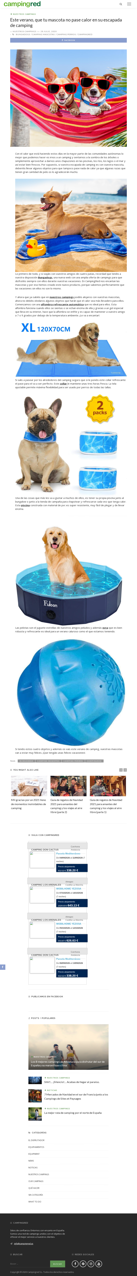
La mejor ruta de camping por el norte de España (73, 1112)
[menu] (129, 4)
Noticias (52, 1090)
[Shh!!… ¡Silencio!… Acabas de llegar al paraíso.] (35, 1080)
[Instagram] (91, 1264)
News (31, 1160)
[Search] (120, 4)
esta (105, 627)
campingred (85, 34)
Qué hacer (33, 1188)
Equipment (34, 1154)
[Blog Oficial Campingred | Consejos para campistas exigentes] (22, 3)
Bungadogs (23, 34)
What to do (34, 1201)
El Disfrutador (36, 1140)
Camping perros (66, 34)
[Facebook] (75, 1264)
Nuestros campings (24, 14)
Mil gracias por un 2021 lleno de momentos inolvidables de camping (28, 804)
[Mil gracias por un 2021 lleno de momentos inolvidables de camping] (29, 786)
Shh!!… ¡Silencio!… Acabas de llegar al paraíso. (71, 1081)
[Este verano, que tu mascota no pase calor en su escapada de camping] (68, 98)
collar (63, 383)
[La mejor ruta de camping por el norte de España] (35, 1113)
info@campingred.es (23, 1243)
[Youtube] (98, 1264)
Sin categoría (35, 1194)
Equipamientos (36, 1147)
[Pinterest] (83, 1264)
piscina (25, 505)
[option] (29, 793)
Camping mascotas (43, 34)
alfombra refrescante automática (62, 304)
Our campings (35, 1181)
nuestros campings (62, 297)
